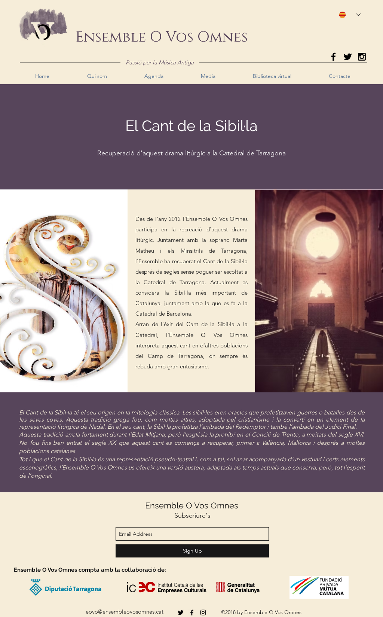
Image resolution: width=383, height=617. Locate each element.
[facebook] (192, 612)
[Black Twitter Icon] (347, 56)
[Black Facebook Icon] (333, 56)
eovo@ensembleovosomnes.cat (124, 611)
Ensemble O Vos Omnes (191, 505)
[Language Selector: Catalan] (346, 14)
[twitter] (180, 612)
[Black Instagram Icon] (361, 56)
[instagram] (203, 612)
